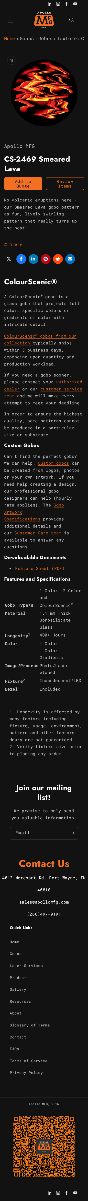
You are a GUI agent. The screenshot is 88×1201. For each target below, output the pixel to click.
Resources (20, 1001)
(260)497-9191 (44, 914)
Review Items (65, 184)
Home (10, 38)
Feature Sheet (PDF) (40, 568)
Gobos (27, 38)
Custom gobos (53, 463)
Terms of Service (29, 1060)
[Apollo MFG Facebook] (66, 4)
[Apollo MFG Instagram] (58, 4)
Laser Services (26, 965)
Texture (67, 38)
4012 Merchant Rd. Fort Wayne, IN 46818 (44, 884)
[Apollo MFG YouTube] (75, 4)
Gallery (18, 989)
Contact (18, 1037)
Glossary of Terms (30, 1025)
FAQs (14, 1048)
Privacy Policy (26, 1072)
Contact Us (44, 863)
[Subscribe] (72, 833)
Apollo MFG (38, 1104)
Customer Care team (37, 532)
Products (19, 977)
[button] (11, 20)
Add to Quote (23, 184)
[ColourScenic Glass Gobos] (31, 342)
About (16, 1013)
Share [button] (16, 244)
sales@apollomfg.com (44, 902)
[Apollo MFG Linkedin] (49, 4)
